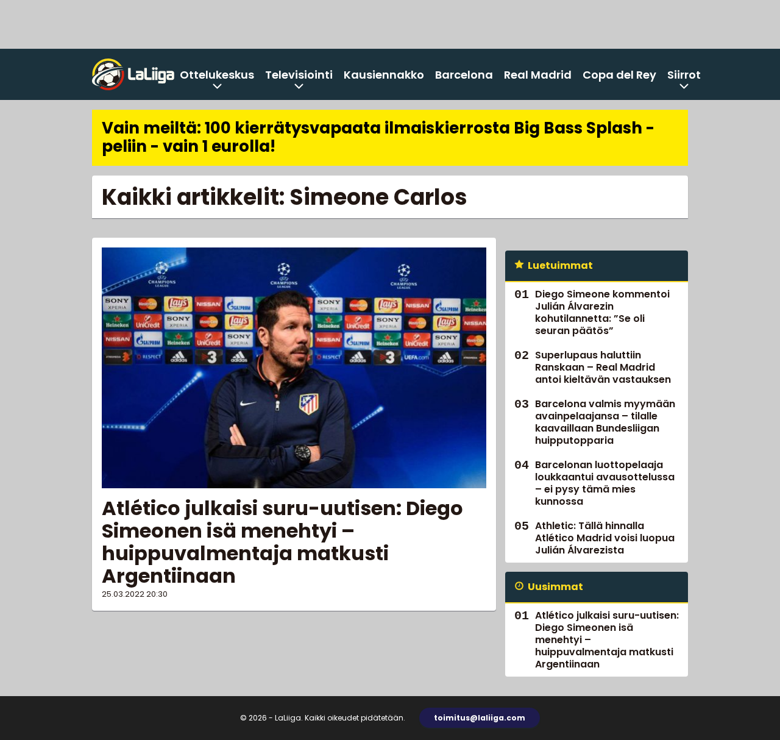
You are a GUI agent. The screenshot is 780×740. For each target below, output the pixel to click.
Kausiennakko (384, 74)
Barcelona (464, 74)
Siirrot (684, 74)
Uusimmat (555, 587)
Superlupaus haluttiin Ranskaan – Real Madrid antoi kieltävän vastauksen (603, 367)
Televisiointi (299, 74)
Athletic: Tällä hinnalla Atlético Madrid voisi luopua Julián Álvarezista (605, 538)
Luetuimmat (560, 265)
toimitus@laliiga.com (479, 718)
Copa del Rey (619, 74)
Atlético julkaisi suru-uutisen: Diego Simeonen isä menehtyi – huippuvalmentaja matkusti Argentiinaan (282, 541)
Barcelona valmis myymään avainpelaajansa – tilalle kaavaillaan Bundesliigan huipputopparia (605, 422)
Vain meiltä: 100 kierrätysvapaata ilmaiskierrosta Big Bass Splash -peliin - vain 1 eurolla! (378, 137)
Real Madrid (538, 74)
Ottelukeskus (217, 74)
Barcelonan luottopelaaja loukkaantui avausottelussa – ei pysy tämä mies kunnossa (605, 483)
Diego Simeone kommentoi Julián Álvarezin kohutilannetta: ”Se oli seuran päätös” (602, 312)
